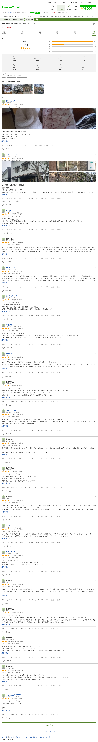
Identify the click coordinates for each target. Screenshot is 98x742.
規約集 (42, 737)
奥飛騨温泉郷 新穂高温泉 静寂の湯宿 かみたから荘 (18, 23)
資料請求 (48, 737)
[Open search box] (4, 75)
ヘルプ (49, 2)
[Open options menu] (95, 101)
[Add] (94, 24)
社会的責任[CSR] (26, 737)
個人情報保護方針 (14, 737)
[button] (7, 89)
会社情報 (4, 737)
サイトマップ (65, 2)
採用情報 (36, 737)
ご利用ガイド (56, 2)
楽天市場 (83, 2)
